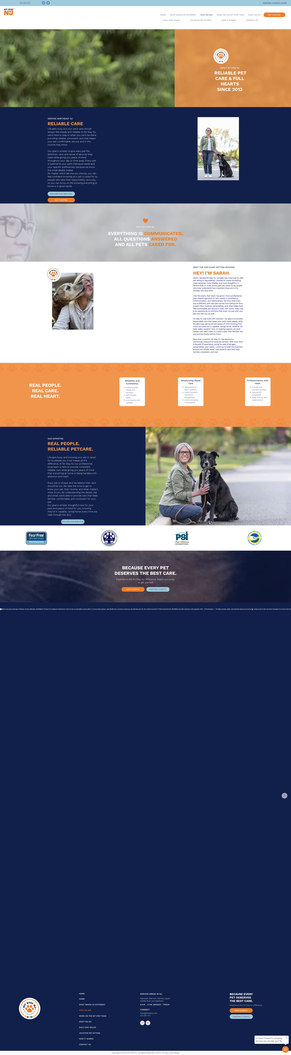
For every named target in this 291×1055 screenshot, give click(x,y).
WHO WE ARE (85, 1010)
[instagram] (142, 1023)
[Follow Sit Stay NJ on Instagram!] (43, 3)
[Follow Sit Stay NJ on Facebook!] (48, 3)
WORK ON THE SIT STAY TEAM (85, 1016)
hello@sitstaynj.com (148, 1013)
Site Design (174, 1053)
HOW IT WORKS (85, 1039)
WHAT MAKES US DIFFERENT (85, 1005)
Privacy (165, 1053)
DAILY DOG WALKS (85, 1027)
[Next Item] (284, 796)
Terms (158, 1053)
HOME (82, 994)
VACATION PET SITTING (85, 1033)
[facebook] (148, 1023)
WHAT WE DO (85, 1022)
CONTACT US (85, 1044)
